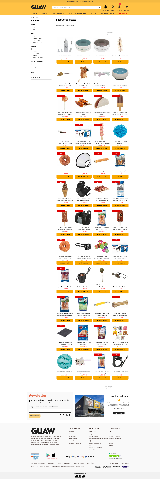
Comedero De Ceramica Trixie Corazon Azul (83, 56)
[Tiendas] (113, 8)
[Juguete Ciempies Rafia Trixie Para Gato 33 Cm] (120, 45)
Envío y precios (73, 438)
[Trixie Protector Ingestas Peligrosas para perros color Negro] (83, 246)
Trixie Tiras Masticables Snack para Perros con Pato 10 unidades (65, 286)
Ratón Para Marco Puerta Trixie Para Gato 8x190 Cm (120, 285)
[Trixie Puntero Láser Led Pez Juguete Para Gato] (101, 304)
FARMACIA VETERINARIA (77, 13)
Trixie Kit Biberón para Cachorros (65, 56)
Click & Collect (93, 450)
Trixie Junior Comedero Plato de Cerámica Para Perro (101, 84)
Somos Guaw (92, 431)
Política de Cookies (78, 463)
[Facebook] (60, 415)
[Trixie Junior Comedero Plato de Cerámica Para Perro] (101, 74)
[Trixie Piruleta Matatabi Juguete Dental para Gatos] (101, 275)
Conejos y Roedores (114, 436)
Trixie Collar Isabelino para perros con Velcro (83, 171)
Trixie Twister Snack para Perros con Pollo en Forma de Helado (102, 142)
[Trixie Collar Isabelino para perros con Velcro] (83, 160)
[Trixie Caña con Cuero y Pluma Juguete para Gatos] (64, 131)
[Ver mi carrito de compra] (127, 7)
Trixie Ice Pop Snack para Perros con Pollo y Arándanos (120, 113)
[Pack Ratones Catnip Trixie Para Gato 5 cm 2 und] (64, 74)
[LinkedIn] (70, 415)
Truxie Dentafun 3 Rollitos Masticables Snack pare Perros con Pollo (101, 372)
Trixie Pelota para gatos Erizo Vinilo (120, 142)
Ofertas (111, 445)
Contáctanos (72, 436)
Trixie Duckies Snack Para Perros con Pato (101, 343)
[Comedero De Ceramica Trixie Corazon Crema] (101, 45)
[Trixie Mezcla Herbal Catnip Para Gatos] (83, 332)
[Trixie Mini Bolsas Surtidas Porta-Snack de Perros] (83, 275)
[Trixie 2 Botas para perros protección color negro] (83, 189)
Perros (110, 434)
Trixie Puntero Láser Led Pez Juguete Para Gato (101, 314)
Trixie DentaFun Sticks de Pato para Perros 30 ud (101, 199)
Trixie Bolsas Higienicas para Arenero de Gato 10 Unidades (120, 199)
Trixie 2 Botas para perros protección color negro (83, 199)
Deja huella (92, 441)
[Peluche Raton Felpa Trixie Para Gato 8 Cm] (83, 74)
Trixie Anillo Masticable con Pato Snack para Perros (65, 171)
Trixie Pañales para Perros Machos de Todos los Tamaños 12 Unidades (83, 142)
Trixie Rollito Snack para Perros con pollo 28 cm (101, 171)
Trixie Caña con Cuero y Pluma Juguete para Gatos (65, 142)
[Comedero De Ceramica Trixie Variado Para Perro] (120, 74)
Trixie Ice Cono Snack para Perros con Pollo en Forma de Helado (65, 200)
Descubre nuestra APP (95, 448)
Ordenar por (109, 32)
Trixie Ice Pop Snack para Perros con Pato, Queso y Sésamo (65, 228)
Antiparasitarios (113, 441)
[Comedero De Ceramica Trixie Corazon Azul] (83, 45)
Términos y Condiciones (38, 463)
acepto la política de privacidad (44, 404)
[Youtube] (67, 415)
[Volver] (31, 17)
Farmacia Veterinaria (115, 438)
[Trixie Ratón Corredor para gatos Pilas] (83, 361)
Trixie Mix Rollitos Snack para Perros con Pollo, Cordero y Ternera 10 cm (120, 171)
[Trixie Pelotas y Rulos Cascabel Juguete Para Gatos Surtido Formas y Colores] (101, 246)
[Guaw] (38, 7)
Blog (90, 445)
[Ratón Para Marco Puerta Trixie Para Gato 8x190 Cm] (120, 275)
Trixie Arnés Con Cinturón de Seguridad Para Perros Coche (120, 372)
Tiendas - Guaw (93, 436)
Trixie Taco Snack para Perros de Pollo (102, 113)
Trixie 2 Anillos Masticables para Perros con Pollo (102, 228)
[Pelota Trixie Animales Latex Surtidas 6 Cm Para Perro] (120, 332)
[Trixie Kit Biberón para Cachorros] (64, 45)
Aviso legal (51, 463)
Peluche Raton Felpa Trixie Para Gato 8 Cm (83, 84)
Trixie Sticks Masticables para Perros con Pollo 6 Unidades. (65, 314)
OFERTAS (124, 13)
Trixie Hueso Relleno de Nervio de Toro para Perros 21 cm (120, 315)
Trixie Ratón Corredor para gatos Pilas (83, 372)
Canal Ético (90, 463)
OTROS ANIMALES (58, 13)
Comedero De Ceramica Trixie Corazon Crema (101, 56)
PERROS (44, 13)
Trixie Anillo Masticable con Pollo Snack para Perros (65, 257)
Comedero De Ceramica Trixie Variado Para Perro (120, 84)
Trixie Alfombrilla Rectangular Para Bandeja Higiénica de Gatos (65, 343)
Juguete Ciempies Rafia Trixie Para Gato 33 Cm (120, 56)
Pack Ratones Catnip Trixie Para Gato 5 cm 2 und (65, 84)
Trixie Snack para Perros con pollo (83, 113)
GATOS (35, 13)
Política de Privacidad (63, 463)
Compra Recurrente (94, 434)
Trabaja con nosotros (95, 443)
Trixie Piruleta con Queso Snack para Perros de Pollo (65, 113)
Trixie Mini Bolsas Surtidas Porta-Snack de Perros (83, 285)
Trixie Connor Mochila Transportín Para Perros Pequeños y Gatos (83, 228)
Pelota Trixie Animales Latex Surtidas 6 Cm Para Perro (120, 343)
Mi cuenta (71, 431)
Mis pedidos (72, 434)
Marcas (93, 13)
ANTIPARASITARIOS (107, 13)
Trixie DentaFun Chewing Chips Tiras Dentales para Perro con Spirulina (83, 315)
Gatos (110, 431)
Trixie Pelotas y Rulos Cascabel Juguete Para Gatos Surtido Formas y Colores (101, 257)
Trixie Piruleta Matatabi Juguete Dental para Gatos (102, 285)
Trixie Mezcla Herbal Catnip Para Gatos (83, 343)
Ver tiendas (118, 413)
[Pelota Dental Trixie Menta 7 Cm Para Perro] (64, 361)
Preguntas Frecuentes (75, 443)
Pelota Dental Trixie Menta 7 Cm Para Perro (64, 372)
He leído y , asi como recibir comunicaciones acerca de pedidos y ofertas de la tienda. (44, 406)
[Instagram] (63, 415)
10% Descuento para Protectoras (98, 438)
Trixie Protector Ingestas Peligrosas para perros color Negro (83, 257)
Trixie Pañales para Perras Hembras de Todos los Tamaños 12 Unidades (120, 257)
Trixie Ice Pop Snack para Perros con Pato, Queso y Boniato (120, 228)
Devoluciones (72, 441)
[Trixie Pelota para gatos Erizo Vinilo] (120, 131)
